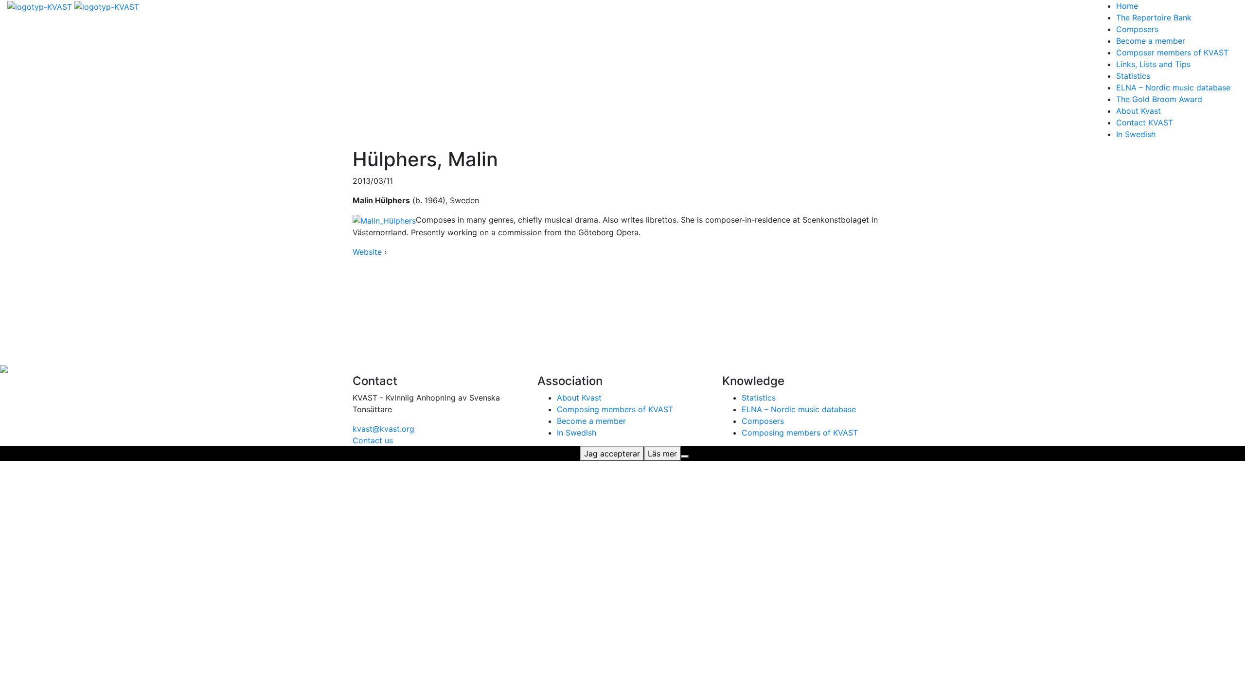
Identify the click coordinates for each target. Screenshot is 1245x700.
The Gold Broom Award (1159, 99)
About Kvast (1138, 111)
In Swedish (1136, 134)
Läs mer (662, 453)
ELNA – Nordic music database (1173, 87)
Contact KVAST (1144, 122)
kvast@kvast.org (383, 429)
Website (367, 252)
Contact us (373, 440)
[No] (685, 456)
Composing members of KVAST (615, 409)
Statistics (1133, 76)
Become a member (1150, 41)
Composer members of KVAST (1172, 52)
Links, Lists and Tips (1153, 64)
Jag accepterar (612, 453)
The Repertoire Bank (1154, 17)
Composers (1137, 29)
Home (1127, 6)
